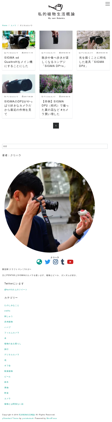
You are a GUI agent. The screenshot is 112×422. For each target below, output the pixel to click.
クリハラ (55, 257)
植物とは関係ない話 (13, 403)
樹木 (6, 382)
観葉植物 (8, 371)
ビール (7, 376)
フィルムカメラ (11, 332)
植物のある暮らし (12, 343)
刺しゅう (8, 316)
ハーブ (7, 327)
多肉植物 (8, 321)
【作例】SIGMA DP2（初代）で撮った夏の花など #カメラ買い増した (55, 107)
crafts (7, 310)
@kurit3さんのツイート (15, 289)
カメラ (7, 398)
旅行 (6, 349)
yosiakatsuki (28, 418)
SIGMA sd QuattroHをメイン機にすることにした (18, 61)
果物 (6, 387)
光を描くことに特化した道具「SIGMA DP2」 (92, 61)
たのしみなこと (11, 305)
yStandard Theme (10, 418)
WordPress (52, 418)
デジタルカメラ (11, 354)
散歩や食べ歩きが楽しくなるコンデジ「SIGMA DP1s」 (55, 61)
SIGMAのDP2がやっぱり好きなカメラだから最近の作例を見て (18, 107)
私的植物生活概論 (27, 414)
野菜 (6, 392)
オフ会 (7, 365)
